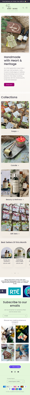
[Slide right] (18, 273)
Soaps (14, 131)
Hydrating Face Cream (19, 260)
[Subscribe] (25, 316)
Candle (14, 165)
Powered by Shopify (19, 391)
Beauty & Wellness (14, 200)
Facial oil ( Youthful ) (6, 260)
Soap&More (12, 391)
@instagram (15, 324)
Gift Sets (14, 234)
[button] (3, 7)
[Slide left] (11, 273)
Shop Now (9, 84)
